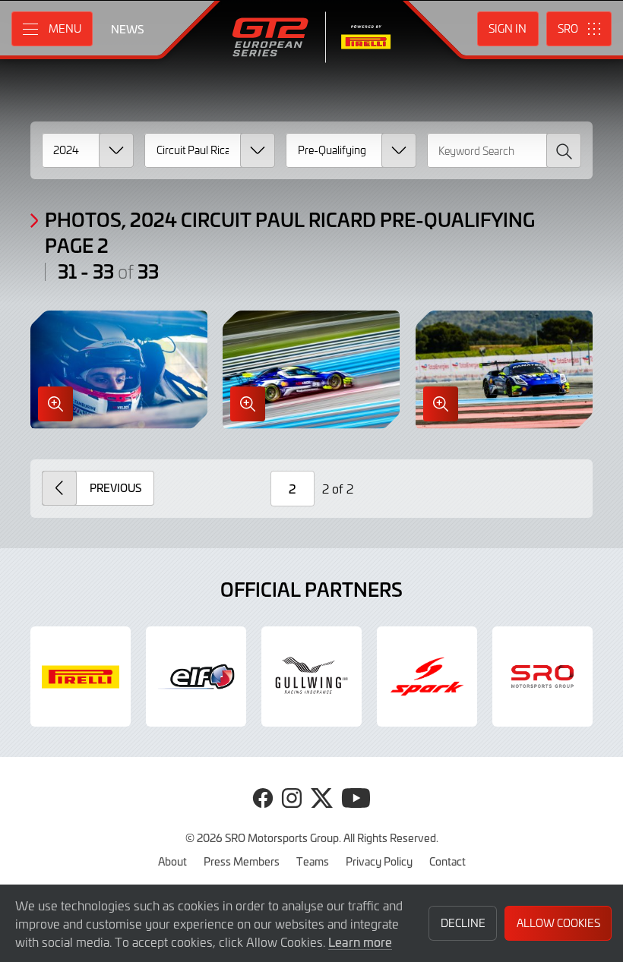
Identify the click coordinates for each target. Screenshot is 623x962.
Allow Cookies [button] (558, 923)
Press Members (242, 861)
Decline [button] (463, 923)
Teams (312, 861)
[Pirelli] (80, 676)
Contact (447, 861)
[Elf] (196, 676)
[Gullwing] (311, 676)
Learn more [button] (360, 941)
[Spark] (427, 676)
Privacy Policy (379, 861)
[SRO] (542, 676)
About (172, 861)
